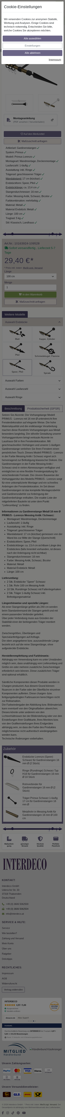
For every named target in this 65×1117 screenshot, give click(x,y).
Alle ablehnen (32, 53)
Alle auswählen (32, 38)
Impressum (55, 59)
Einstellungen (32, 45)
